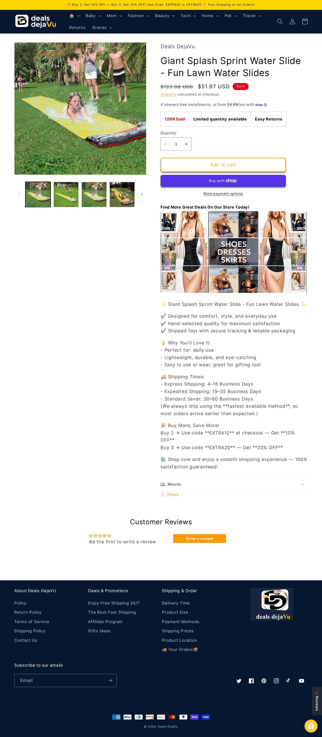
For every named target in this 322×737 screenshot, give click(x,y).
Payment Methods (180, 621)
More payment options (223, 193)
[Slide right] (141, 194)
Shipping (169, 94)
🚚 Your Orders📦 (180, 649)
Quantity (168, 133)
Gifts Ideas (99, 630)
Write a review (199, 538)
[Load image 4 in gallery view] (122, 194)
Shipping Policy (30, 630)
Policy (20, 603)
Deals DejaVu (168, 726)
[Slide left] (19, 194)
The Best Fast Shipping (112, 612)
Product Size (175, 612)
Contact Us (25, 640)
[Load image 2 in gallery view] (66, 194)
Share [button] (173, 494)
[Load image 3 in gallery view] (94, 194)
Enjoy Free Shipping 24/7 (114, 603)
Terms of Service (31, 621)
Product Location (179, 640)
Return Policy (28, 612)
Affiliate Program (105, 621)
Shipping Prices (178, 630)
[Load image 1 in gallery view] (38, 194)
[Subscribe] (110, 680)
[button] (74, 16)
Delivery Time (176, 603)
